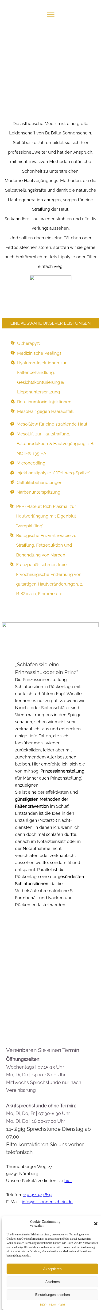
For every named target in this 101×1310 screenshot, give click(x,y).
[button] (95, 1223)
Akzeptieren (52, 1269)
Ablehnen (52, 1282)
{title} (43, 1304)
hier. (68, 1180)
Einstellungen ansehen (52, 1295)
